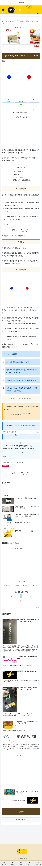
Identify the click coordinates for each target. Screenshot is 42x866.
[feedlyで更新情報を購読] (30, 596)
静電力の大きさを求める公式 (22, 180)
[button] (38, 432)
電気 (5, 543)
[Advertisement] (21, 132)
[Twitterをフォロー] (11, 596)
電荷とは (16, 174)
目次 (18, 167)
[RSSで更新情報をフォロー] (21, 601)
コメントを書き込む (21, 819)
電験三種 (17, 543)
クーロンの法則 (18, 172)
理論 (10, 543)
